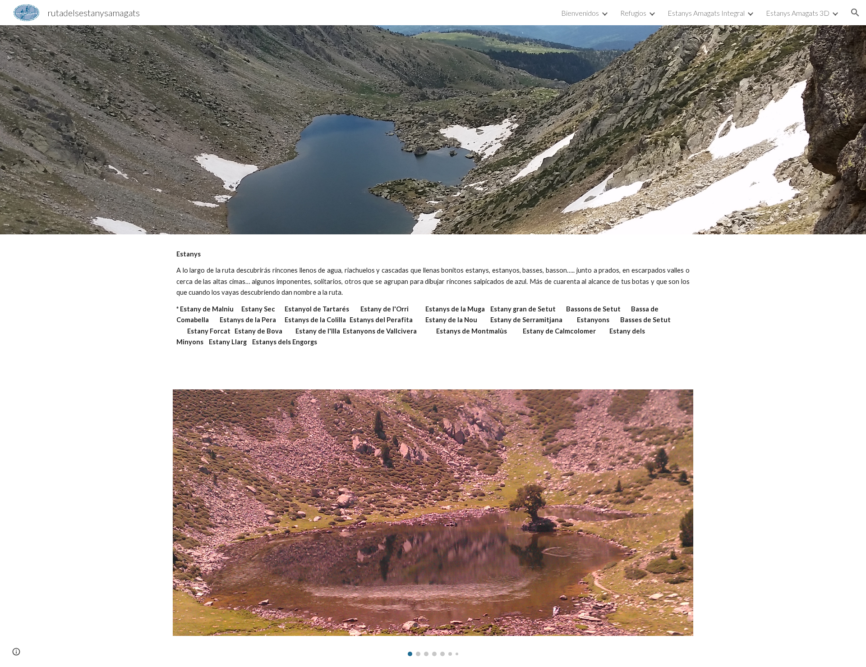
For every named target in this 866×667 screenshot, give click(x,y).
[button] (855, 12)
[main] (433, 306)
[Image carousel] (433, 522)
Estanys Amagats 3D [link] (797, 13)
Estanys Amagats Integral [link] (706, 13)
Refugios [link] (633, 13)
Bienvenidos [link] (580, 13)
